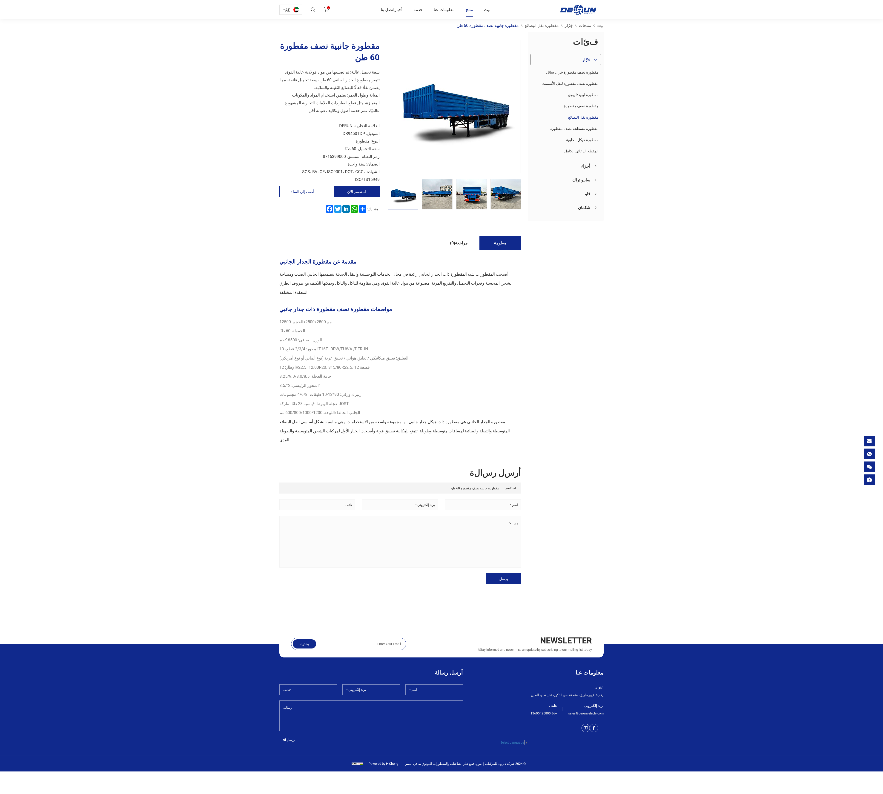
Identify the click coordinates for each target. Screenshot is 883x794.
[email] (869, 441)
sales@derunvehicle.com (586, 713)
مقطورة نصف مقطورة (581, 105)
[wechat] (869, 466)
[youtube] (586, 728)
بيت (487, 9)
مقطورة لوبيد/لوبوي (583, 94)
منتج (469, 9)
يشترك (304, 644)
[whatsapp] (869, 453)
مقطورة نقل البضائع (583, 117)
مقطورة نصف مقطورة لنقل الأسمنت (570, 83)
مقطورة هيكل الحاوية (582, 139)
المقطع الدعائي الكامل (581, 151)
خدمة (418, 9)
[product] (869, 479)
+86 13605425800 (543, 713)
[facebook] (594, 728)
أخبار (398, 9)
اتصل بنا (387, 9)
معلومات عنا (444, 9)
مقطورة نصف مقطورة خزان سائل (572, 72)
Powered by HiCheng (383, 763)
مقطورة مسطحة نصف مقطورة (574, 128)
